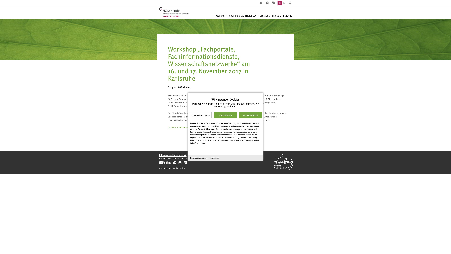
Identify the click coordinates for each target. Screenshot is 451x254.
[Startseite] (174, 12)
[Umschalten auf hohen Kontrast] (273, 3)
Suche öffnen (290, 3)
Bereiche (287, 15)
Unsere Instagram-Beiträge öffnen (180, 162)
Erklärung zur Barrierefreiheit (173, 154)
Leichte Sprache (267, 3)
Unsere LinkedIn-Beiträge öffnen (185, 162)
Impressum (214, 157)
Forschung (264, 15)
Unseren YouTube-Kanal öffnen (165, 162)
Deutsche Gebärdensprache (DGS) (261, 3)
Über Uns (220, 15)
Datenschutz (165, 158)
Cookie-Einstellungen (200, 115)
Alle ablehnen (225, 115)
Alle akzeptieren (250, 115)
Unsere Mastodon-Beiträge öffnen (174, 162)
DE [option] (280, 3)
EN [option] (284, 3)
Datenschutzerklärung (199, 157)
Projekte (276, 15)
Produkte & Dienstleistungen (241, 15)
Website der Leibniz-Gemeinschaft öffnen (284, 161)
